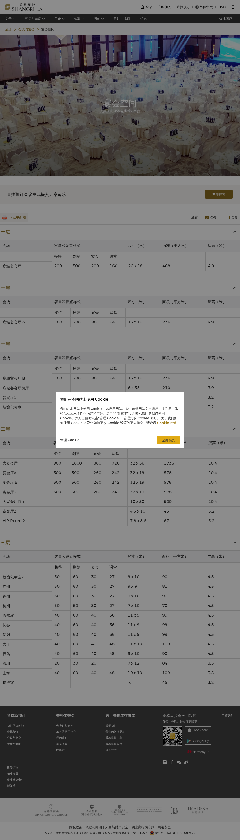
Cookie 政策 (166, 423)
